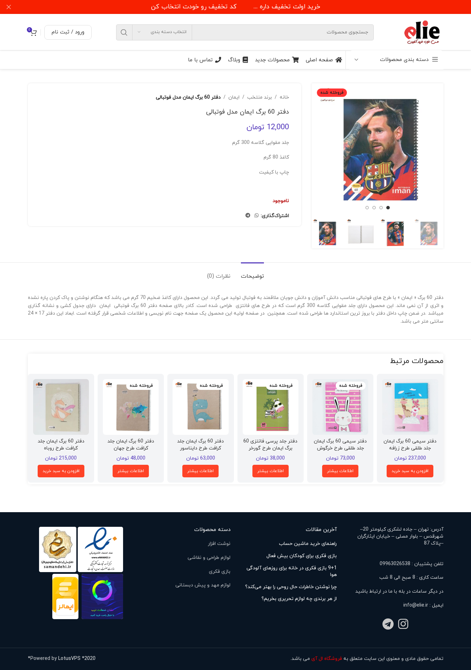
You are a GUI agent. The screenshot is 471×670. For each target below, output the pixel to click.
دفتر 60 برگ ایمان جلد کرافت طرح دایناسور (200, 445)
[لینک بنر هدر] (235, 7)
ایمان (234, 97)
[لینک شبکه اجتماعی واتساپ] (256, 216)
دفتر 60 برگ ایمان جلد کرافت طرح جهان (130, 445)
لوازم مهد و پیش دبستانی (202, 585)
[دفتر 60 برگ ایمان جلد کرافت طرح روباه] (61, 407)
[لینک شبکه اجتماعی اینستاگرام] (403, 625)
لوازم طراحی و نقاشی (209, 557)
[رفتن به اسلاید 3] (374, 207)
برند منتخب (259, 97)
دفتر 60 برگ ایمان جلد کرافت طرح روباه (61, 445)
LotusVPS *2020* (62, 658)
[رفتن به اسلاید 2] (381, 207)
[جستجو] (124, 32)
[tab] (252, 273)
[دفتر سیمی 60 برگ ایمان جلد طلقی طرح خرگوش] (340, 407)
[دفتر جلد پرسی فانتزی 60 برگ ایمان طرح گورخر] (270, 407)
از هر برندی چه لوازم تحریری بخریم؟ (299, 598)
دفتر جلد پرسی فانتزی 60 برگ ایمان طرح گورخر (270, 445)
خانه (284, 97)
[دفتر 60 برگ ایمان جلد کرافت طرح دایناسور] (200, 407)
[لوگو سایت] (422, 32)
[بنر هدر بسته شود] (8, 7)
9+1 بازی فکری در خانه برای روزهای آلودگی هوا (291, 571)
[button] (410, 471)
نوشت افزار (219, 543)
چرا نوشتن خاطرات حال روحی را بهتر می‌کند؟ (291, 587)
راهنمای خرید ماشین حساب (308, 543)
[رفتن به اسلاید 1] (388, 207)
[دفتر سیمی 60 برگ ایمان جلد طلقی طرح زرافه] (410, 407)
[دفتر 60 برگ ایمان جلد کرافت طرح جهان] (131, 407)
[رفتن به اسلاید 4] (367, 207)
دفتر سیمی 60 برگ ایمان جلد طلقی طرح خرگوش (340, 445)
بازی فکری (219, 571)
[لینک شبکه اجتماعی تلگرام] (247, 216)
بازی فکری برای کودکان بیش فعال (301, 556)
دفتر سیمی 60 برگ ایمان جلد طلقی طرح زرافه (409, 445)
